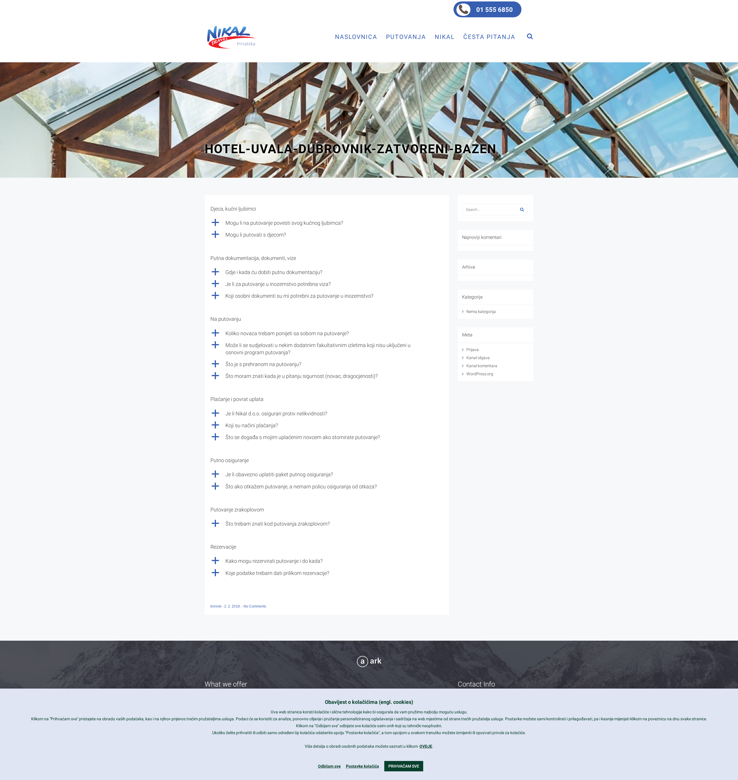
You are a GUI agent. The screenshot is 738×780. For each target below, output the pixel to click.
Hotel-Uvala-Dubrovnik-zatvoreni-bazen (350, 149)
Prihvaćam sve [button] (403, 766)
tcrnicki (216, 606)
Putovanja (406, 36)
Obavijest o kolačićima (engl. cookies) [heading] (369, 702)
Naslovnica (356, 36)
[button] (326, 223)
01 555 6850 (494, 9)
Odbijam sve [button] (329, 766)
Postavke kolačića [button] (362, 766)
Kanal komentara (481, 365)
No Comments (255, 606)
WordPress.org (479, 374)
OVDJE (425, 746)
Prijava (472, 349)
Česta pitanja (489, 36)
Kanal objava (478, 357)
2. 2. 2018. (233, 606)
